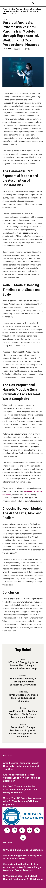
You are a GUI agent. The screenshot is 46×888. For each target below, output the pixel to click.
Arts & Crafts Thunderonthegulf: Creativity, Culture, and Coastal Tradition (21, 766)
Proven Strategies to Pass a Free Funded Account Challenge (23, 697)
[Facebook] (7, 53)
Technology (23, 692)
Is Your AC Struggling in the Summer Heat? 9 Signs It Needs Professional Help (23, 665)
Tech (4, 9)
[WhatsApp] (24, 53)
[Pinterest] (18, 53)
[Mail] (29, 830)
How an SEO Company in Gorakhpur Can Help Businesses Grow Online (23, 681)
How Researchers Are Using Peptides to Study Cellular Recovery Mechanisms (23, 714)
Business (23, 675)
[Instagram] (14, 830)
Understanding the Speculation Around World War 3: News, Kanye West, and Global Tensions (22, 867)
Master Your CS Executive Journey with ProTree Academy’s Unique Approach (22, 801)
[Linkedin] (22, 830)
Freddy (8, 49)
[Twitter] (13, 53)
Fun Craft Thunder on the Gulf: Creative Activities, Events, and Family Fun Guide (20, 789)
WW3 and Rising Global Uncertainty (23, 850)
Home (23, 659)
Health (23, 708)
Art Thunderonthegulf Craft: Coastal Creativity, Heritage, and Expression (21, 777)
